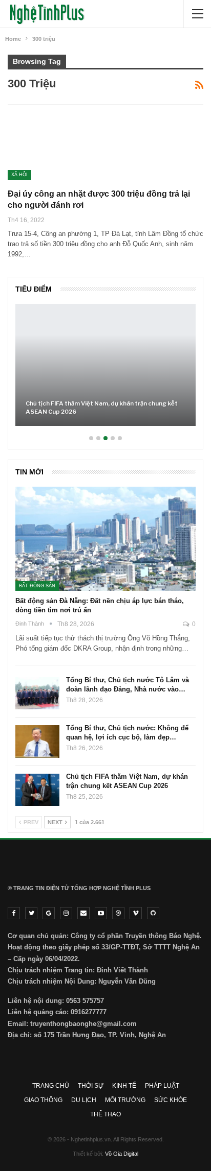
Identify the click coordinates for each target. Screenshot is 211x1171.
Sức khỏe (170, 1100)
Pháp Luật (162, 1085)
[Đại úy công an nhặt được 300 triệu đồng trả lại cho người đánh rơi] (61, 145)
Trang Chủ (50, 1085)
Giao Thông (43, 1100)
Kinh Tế (124, 1085)
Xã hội (19, 174)
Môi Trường (125, 1100)
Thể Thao (105, 1114)
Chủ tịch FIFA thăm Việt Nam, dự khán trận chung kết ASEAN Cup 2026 (102, 407)
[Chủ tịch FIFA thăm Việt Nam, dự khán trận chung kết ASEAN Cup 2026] (105, 365)
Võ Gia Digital (121, 1154)
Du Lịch (83, 1100)
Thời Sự (90, 1085)
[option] (105, 370)
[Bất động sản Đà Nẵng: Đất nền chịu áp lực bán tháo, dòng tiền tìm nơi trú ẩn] (105, 539)
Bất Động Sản (37, 585)
